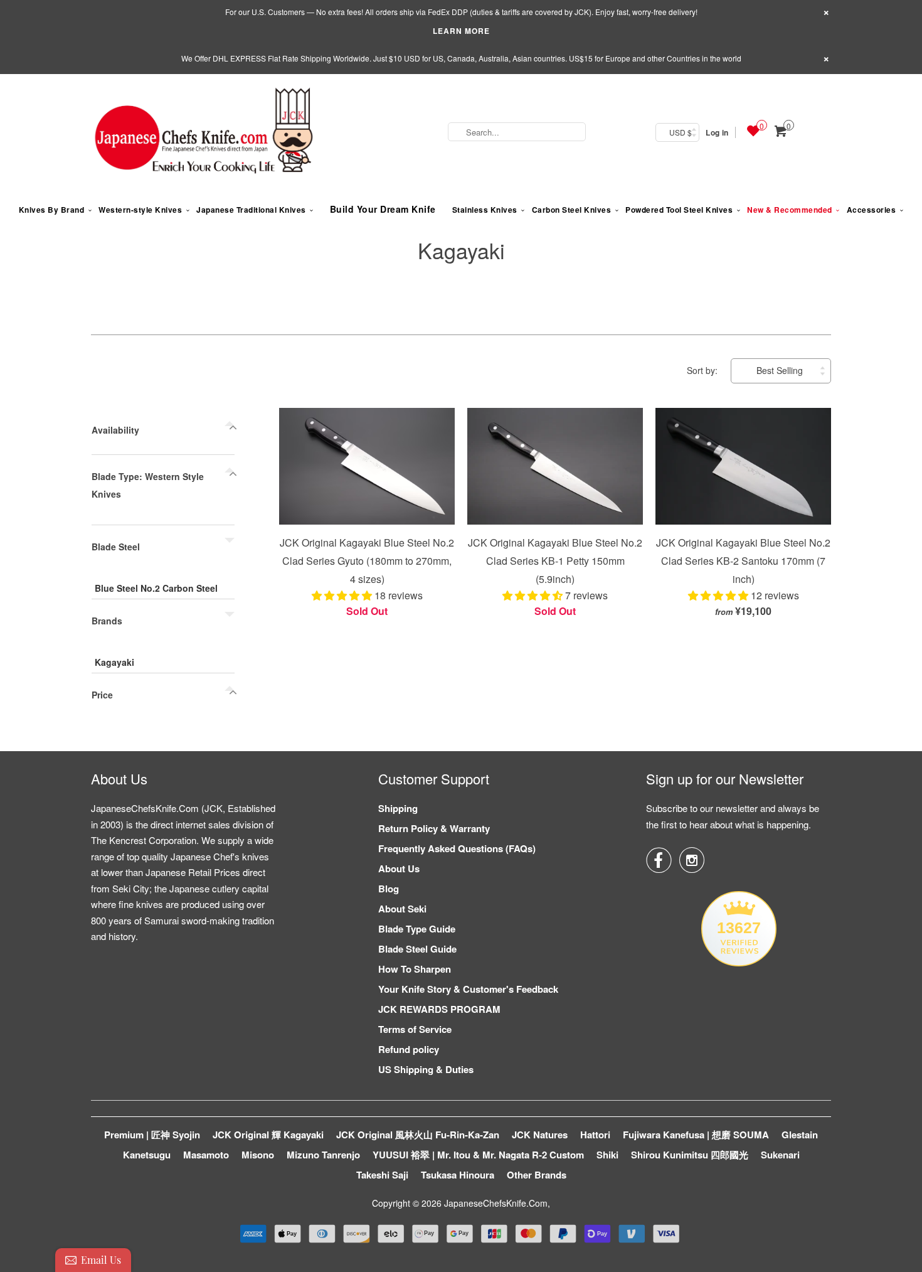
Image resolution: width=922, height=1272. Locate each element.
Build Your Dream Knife (383, 209)
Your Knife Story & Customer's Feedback (468, 989)
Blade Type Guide (416, 929)
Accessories (871, 209)
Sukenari (780, 1155)
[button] (343, 595)
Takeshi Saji (382, 1175)
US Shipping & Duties (426, 1069)
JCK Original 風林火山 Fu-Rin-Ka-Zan (417, 1134)
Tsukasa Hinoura (457, 1175)
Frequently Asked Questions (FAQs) (457, 848)
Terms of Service (415, 1029)
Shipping (398, 808)
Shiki (607, 1155)
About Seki (402, 909)
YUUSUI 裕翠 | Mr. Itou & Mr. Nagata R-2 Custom (478, 1155)
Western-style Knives (140, 209)
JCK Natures (540, 1134)
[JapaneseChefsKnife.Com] (204, 132)
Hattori (595, 1134)
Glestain (800, 1134)
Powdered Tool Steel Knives (679, 209)
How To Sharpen (414, 969)
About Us (399, 868)
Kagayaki (461, 250)
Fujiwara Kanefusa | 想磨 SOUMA (696, 1134)
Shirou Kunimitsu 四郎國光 (689, 1155)
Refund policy (408, 1049)
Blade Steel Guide (417, 949)
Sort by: (703, 370)
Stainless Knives (484, 209)
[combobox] (517, 131)
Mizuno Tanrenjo (323, 1155)
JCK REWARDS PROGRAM (439, 1009)
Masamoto (206, 1155)
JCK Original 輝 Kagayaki (268, 1134)
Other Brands (536, 1175)
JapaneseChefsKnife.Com (496, 1203)
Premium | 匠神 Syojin (152, 1134)
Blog (388, 888)
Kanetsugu (147, 1155)
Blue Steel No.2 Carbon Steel (156, 588)
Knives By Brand (52, 209)
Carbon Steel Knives (572, 209)
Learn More (461, 30)
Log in (717, 132)
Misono (257, 1155)
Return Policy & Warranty (434, 828)
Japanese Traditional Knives (251, 209)
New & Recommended (789, 209)
